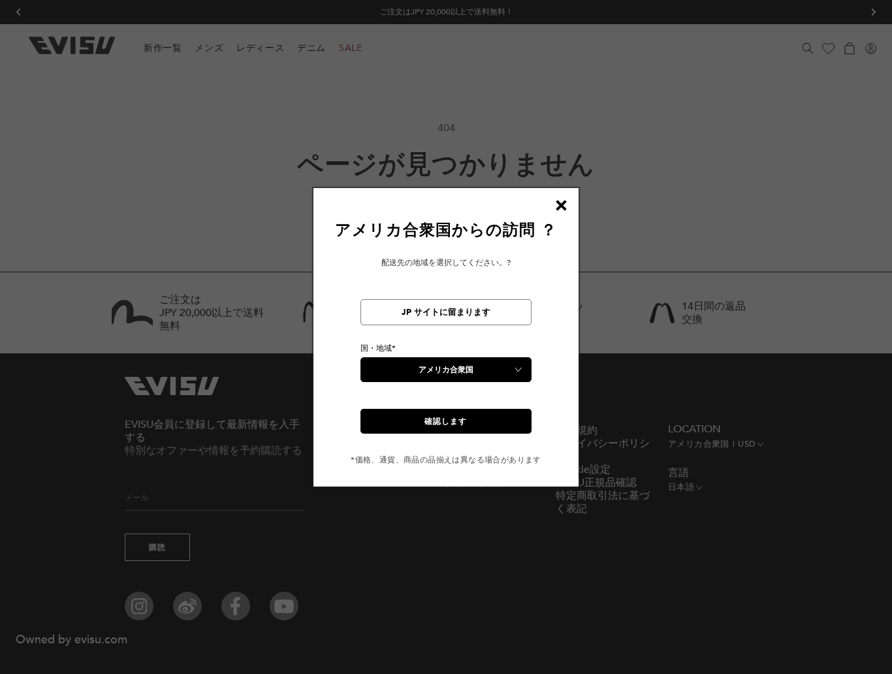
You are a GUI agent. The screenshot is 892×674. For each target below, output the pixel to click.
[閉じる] (561, 206)
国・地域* (378, 348)
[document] (446, 342)
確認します (445, 421)
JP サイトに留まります (446, 312)
